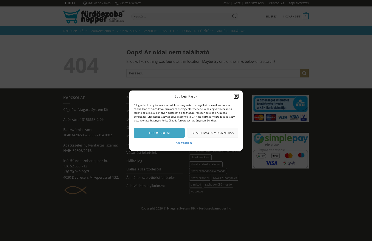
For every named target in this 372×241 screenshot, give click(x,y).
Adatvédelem (184, 143)
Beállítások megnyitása (213, 133)
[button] (236, 96)
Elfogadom (159, 133)
